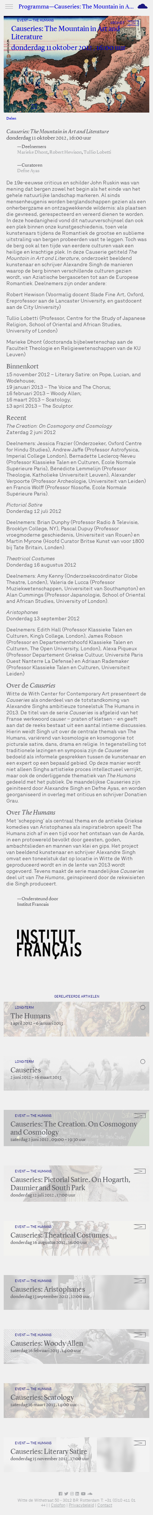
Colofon (58, 1505)
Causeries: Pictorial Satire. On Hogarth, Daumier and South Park (70, 1184)
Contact (104, 1505)
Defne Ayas (28, 170)
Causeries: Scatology (42, 1398)
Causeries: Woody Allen (46, 1344)
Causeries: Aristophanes (47, 1290)
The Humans (30, 1016)
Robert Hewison (65, 152)
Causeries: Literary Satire (48, 1452)
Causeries (25, 1070)
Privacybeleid (81, 1505)
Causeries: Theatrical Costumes (59, 1235)
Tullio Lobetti (97, 152)
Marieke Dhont (32, 152)
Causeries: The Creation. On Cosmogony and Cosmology (73, 1129)
